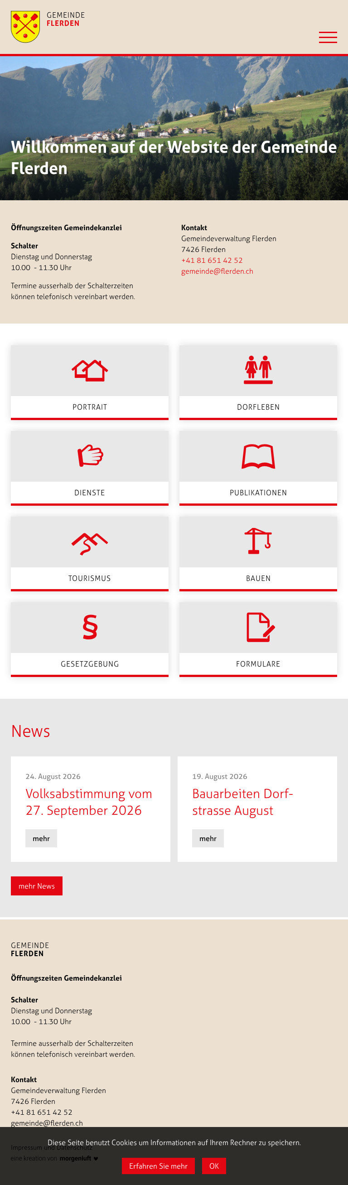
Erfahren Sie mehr (158, 1166)
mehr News (37, 886)
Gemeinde (30, 949)
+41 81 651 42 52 (212, 260)
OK (214, 1166)
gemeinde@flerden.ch (217, 271)
